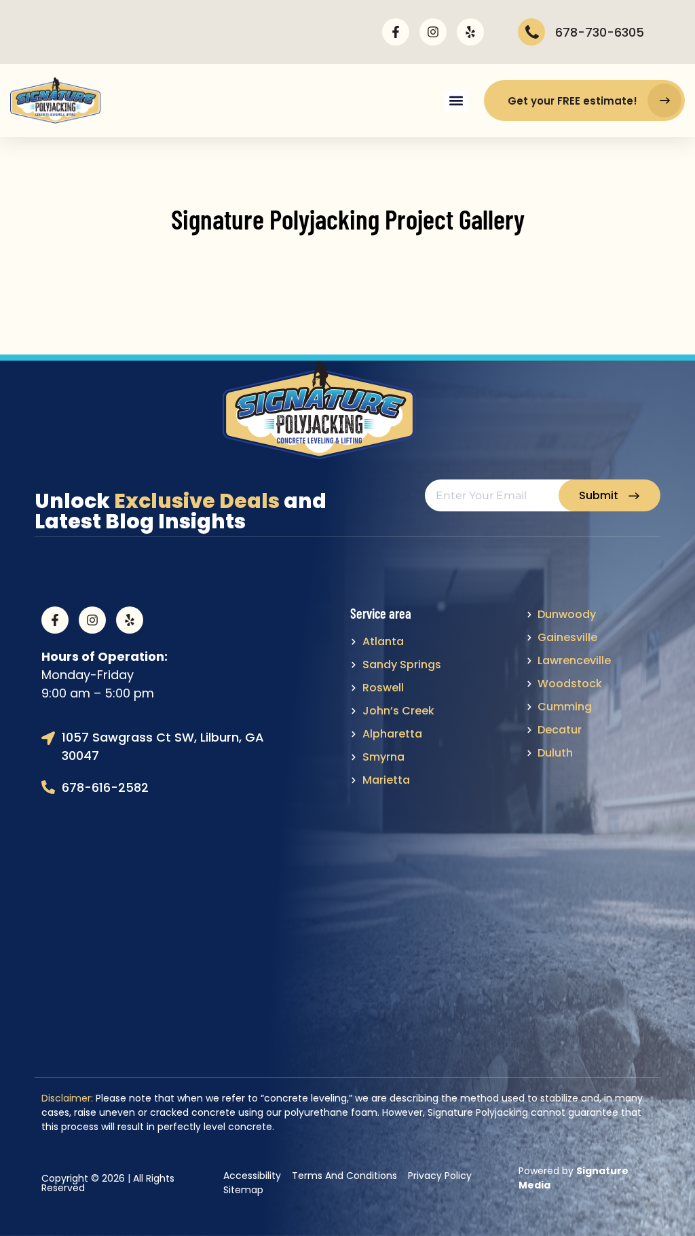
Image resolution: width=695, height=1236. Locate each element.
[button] (456, 101)
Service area (380, 613)
